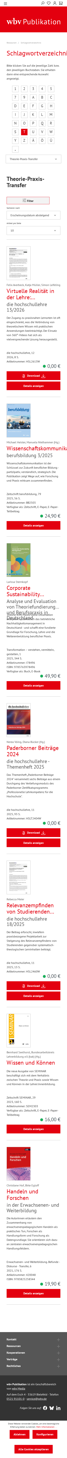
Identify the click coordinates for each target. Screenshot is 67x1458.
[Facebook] (44, 1408)
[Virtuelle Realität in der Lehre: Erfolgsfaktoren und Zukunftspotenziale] (19, 263)
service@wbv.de (37, 1399)
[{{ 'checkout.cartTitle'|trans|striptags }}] (60, 3)
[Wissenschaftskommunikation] (19, 420)
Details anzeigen (33, 386)
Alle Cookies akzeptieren (33, 1449)
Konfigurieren (44, 1434)
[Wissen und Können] (19, 1031)
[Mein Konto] (54, 3)
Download (33, 375)
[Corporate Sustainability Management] (19, 560)
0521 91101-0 (15, 1399)
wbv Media (18, 1388)
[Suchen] (42, 3)
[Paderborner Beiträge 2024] (19, 720)
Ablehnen (20, 1434)
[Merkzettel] (48, 3)
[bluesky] (51, 1408)
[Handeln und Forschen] (19, 1164)
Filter (30, 201)
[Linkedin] (57, 1408)
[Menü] (5, 3)
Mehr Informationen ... (46, 1426)
